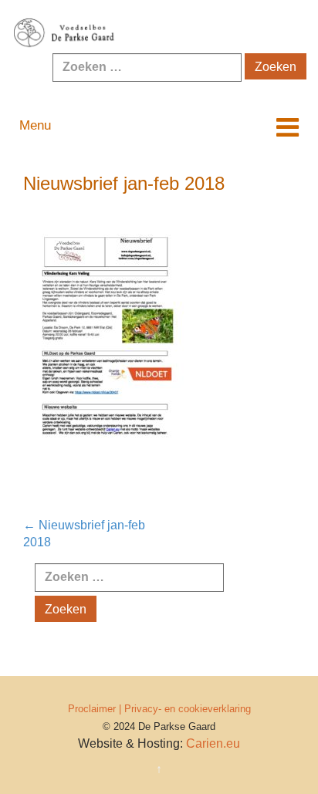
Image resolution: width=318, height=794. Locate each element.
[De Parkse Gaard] (159, 33)
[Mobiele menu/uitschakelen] (287, 128)
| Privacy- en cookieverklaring (185, 709)
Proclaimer (92, 709)
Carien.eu (213, 743)
